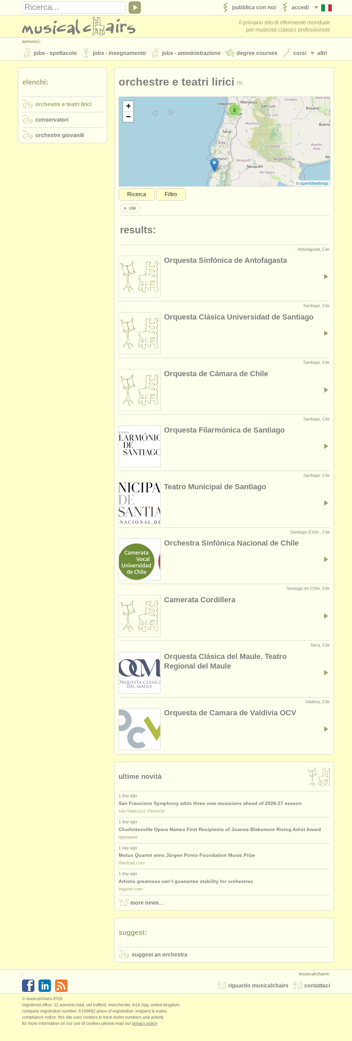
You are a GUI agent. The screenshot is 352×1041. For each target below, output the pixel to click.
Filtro (171, 194)
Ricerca (136, 194)
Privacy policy (144, 1023)
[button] (214, 165)
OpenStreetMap (314, 183)
